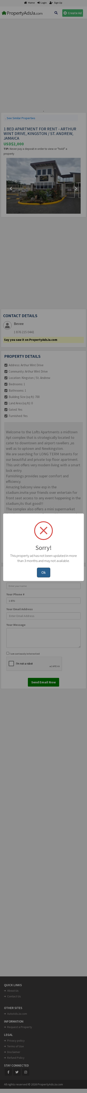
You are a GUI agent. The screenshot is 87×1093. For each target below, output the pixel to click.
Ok (43, 572)
